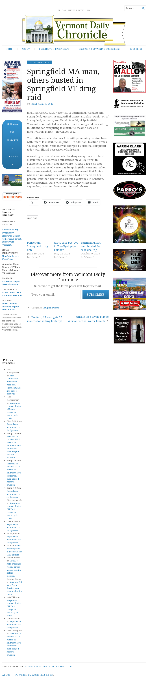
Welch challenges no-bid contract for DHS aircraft (14, 550)
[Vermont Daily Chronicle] (74, 30)
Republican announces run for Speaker (14, 427)
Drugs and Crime (40, 62)
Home (9, 49)
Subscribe (136, 49)
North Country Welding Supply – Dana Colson (11, 306)
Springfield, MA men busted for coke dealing (91, 246)
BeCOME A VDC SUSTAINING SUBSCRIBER (12, 144)
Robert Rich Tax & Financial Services (12, 294)
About (26, 49)
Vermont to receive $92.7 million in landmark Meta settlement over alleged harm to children (14, 447)
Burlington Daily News (54, 49)
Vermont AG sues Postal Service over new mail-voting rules (14, 588)
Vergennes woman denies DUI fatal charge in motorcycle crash (14, 410)
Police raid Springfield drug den (37, 246)
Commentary (33, 666)
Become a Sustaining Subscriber (99, 49)
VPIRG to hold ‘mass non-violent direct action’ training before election (14, 568)
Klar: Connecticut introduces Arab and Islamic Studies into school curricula (14, 384)
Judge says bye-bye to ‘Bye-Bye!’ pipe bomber (66, 246)
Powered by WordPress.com (34, 675)
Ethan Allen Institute (57, 666)
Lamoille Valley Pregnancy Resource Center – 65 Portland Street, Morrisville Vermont (12, 237)
